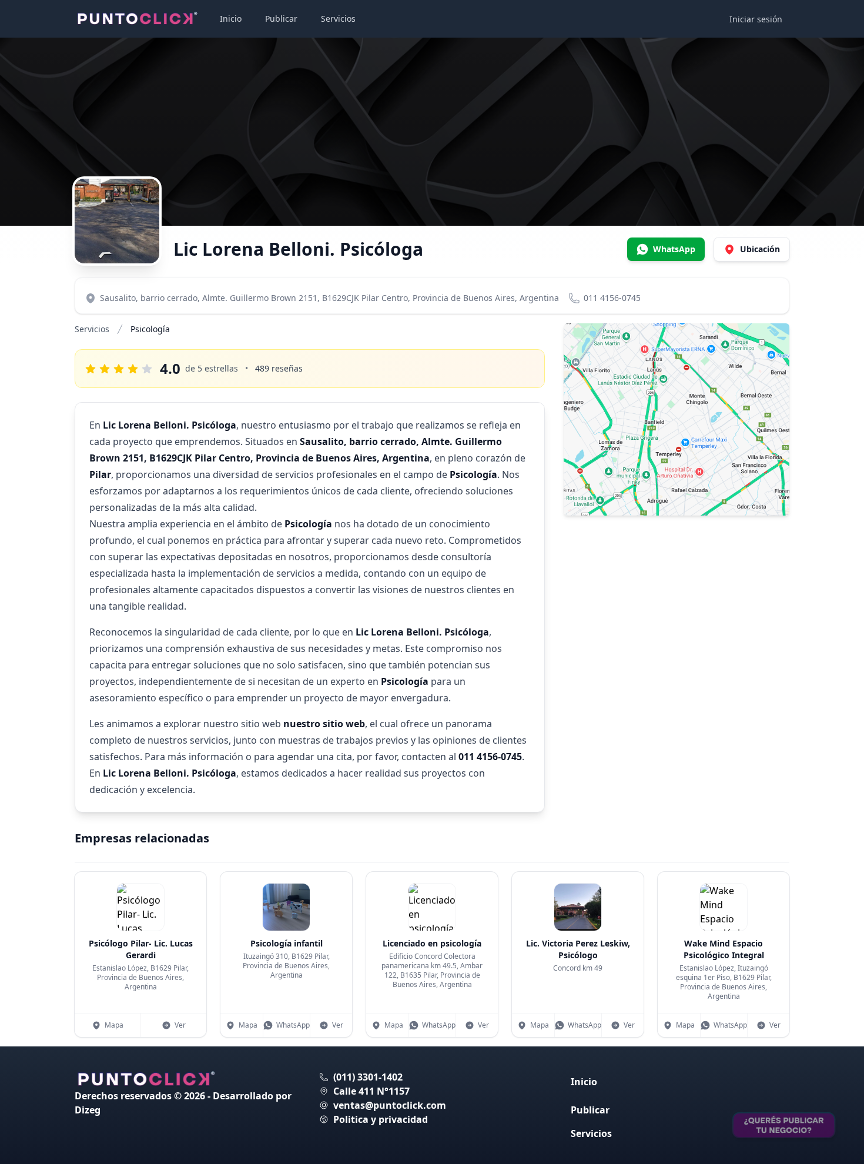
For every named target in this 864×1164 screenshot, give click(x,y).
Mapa (114, 1025)
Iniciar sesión (755, 19)
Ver (180, 1025)
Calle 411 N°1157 (371, 1091)
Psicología (150, 329)
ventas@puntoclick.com (389, 1105)
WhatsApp (293, 1025)
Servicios (338, 18)
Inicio (231, 18)
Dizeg (88, 1109)
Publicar (281, 18)
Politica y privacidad (380, 1119)
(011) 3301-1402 (368, 1077)
